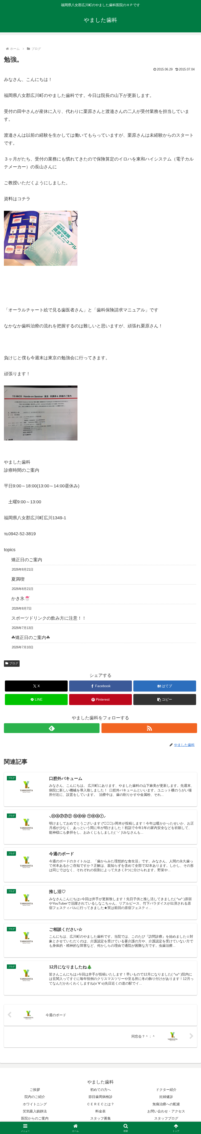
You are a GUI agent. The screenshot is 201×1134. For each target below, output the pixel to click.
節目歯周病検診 (100, 1097)
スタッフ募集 (100, 1118)
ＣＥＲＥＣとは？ (100, 1104)
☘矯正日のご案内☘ (30, 637)
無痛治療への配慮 (166, 1104)
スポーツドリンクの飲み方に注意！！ (48, 618)
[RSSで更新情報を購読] (149, 728)
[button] (164, 699)
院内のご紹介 (35, 1097)
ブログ (13, 663)
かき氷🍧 (20, 598)
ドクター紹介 (166, 1090)
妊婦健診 (166, 1097)
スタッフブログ (166, 1118)
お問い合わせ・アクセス (166, 1111)
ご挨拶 (35, 1090)
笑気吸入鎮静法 (35, 1111)
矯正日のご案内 (26, 559)
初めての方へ (100, 1090)
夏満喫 (18, 579)
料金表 (100, 1111)
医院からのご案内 (35, 1118)
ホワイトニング (35, 1104)
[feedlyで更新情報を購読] (52, 728)
